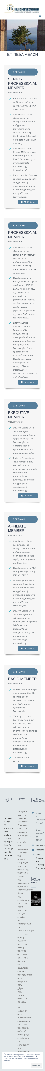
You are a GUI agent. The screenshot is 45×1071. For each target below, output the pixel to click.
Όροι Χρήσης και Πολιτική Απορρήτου (38, 861)
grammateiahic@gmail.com (38, 845)
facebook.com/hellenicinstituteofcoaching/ (38, 850)
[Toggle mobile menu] (40, 15)
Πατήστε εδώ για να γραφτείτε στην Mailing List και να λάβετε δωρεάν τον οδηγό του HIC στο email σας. (9, 838)
